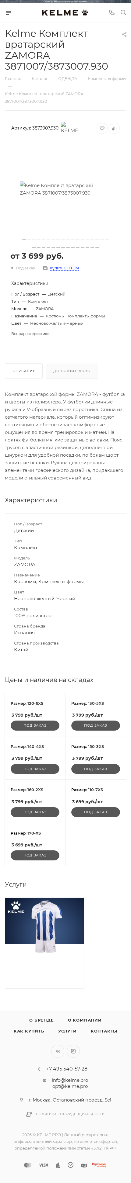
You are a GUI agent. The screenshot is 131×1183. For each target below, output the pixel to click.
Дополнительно (71, 371)
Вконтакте (57, 1051)
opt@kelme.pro (70, 1086)
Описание (23, 371)
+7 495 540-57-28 (66, 1069)
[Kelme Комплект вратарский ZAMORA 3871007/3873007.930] (65, 189)
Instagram (73, 1051)
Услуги (67, 1031)
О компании (85, 1020)
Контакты (104, 1031)
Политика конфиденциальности (70, 1114)
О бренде (41, 1020)
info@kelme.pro (70, 1080)
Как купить (29, 1031)
